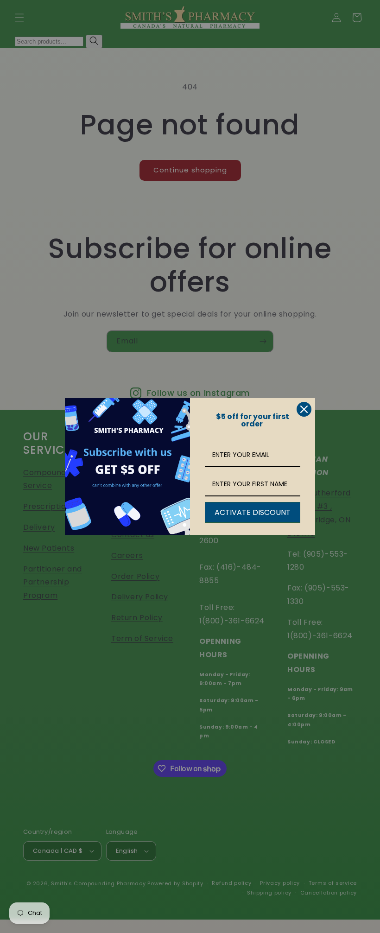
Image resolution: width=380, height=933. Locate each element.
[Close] (304, 409)
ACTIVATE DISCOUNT (253, 512)
